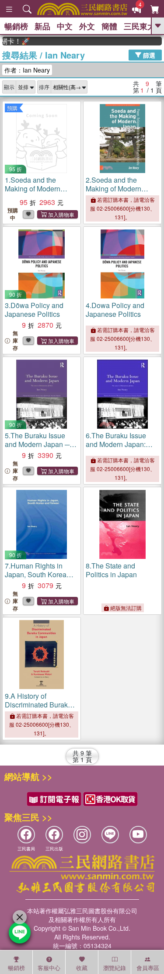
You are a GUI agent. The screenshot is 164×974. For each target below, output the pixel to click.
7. (35, 574)
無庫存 (15, 340)
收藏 (81, 968)
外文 (87, 26)
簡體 (109, 26)
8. (111, 570)
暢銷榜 (16, 26)
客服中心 (49, 968)
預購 (12, 107)
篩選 (148, 54)
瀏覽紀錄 (114, 968)
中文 (65, 26)
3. (34, 309)
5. (37, 448)
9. (39, 704)
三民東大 (139, 26)
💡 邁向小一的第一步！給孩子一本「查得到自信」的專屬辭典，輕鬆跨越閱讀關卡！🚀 (11, 41)
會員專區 (147, 968)
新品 (42, 26)
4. (115, 309)
